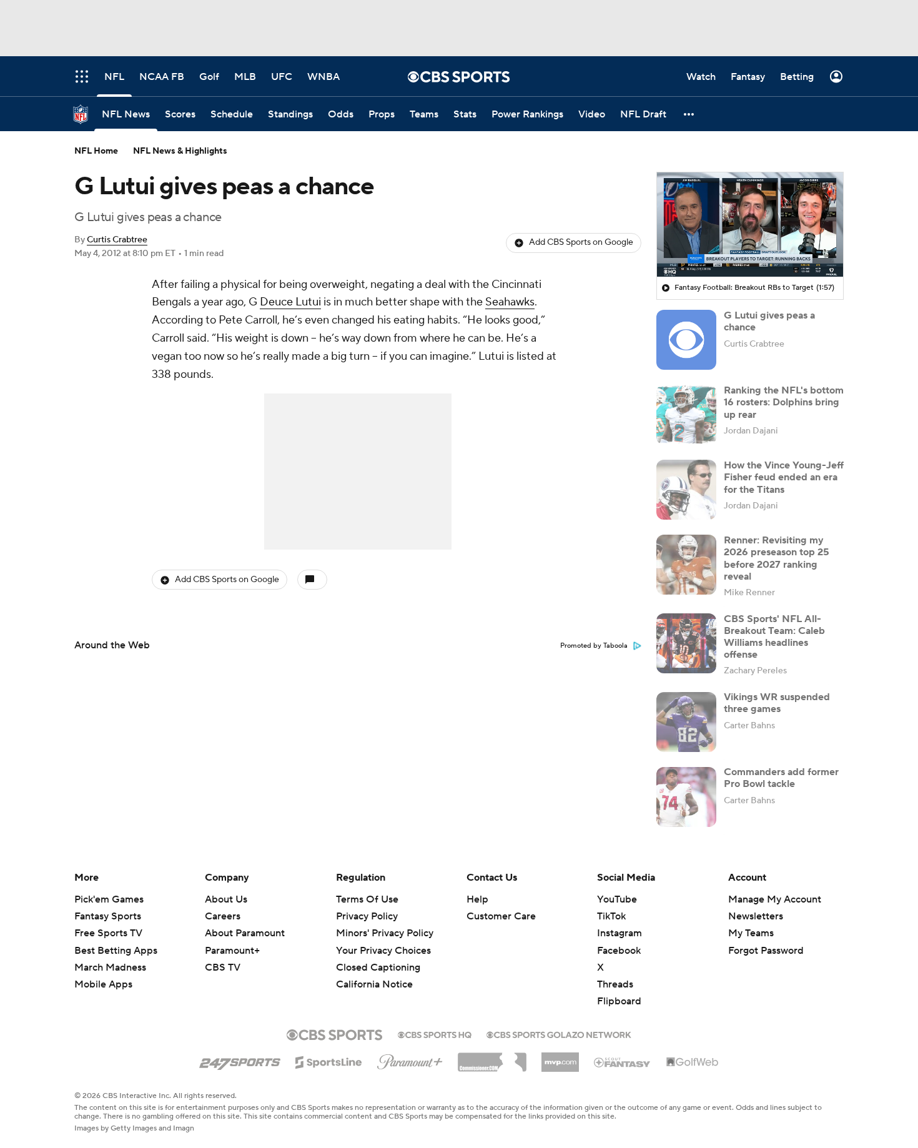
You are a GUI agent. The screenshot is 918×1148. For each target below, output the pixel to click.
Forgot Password (766, 950)
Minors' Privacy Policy (384, 933)
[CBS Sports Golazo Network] (558, 1033)
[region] (750, 224)
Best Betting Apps (115, 950)
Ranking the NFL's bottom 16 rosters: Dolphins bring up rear (784, 402)
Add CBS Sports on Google (581, 242)
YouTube (617, 899)
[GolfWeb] (692, 1062)
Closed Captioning (378, 955)
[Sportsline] (328, 1060)
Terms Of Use (367, 899)
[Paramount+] (410, 1059)
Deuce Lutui (290, 302)
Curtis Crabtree (117, 239)
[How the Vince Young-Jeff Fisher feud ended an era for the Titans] (686, 490)
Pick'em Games (109, 899)
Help (477, 899)
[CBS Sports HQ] (434, 1033)
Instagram (619, 933)
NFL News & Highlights (180, 151)
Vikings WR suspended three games (777, 703)
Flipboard (619, 1001)
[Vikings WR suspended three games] (686, 722)
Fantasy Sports (107, 916)
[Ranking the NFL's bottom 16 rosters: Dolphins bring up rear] (686, 415)
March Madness (110, 967)
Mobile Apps (103, 984)
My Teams (751, 933)
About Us (226, 899)
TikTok (611, 916)
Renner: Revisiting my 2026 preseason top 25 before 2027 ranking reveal (776, 558)
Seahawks (510, 302)
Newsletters (755, 916)
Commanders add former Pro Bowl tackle (781, 778)
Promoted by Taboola (594, 645)
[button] (689, 114)
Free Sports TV (108, 933)
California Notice (374, 972)
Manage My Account (774, 899)
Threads (615, 984)
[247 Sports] (239, 1060)
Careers (222, 916)
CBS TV (222, 967)
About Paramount (245, 933)
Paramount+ (232, 950)
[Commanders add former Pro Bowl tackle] (686, 797)
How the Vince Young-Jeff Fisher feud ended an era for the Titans (784, 477)
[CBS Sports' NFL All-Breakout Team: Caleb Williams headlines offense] (686, 643)
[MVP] (560, 1057)
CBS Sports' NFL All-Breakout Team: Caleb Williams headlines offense (774, 637)
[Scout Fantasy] (622, 1062)
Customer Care (501, 916)
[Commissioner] (492, 1057)
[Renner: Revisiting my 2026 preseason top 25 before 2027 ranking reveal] (686, 565)
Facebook (619, 950)
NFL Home (96, 151)
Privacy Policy (367, 916)
